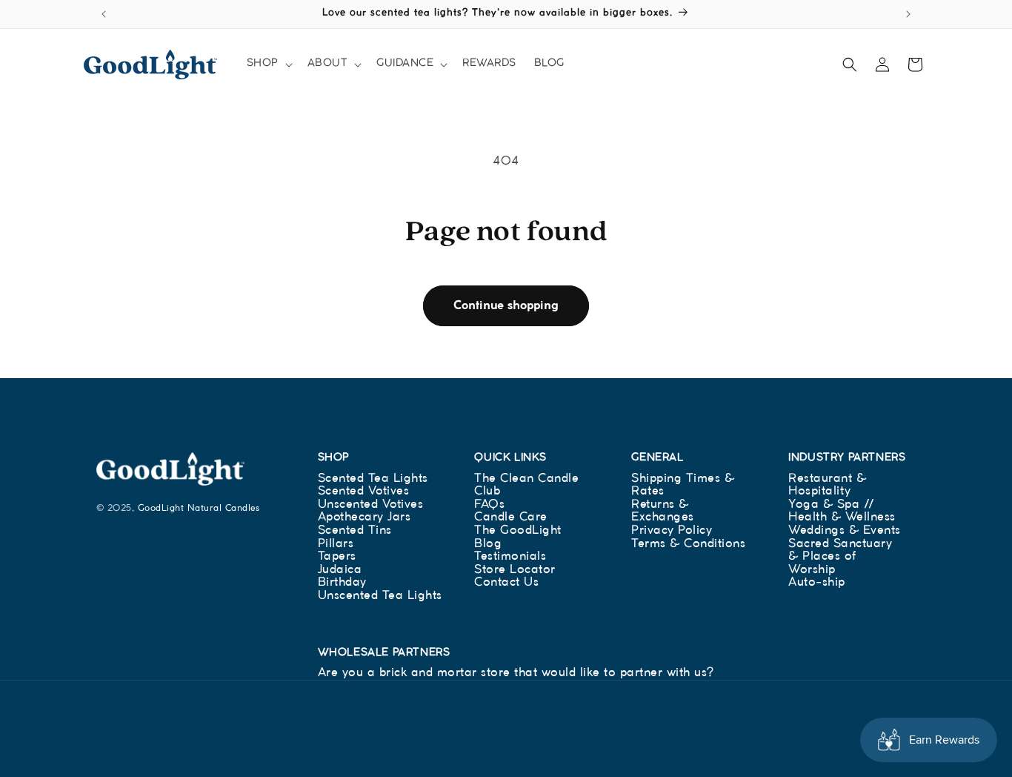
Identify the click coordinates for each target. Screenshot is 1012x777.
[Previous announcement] (103, 14)
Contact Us (506, 582)
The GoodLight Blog (518, 537)
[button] (268, 63)
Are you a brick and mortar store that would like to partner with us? (516, 672)
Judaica (340, 569)
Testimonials (510, 556)
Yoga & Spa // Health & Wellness (842, 511)
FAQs (489, 504)
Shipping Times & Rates (682, 485)
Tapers (337, 556)
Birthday (342, 582)
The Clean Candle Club (526, 485)
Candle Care (510, 517)
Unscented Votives (371, 504)
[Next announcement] (908, 14)
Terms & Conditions (688, 543)
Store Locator (515, 569)
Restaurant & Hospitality (827, 485)
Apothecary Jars (364, 517)
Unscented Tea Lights (380, 595)
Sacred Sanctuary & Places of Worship (840, 556)
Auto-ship (816, 582)
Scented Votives (364, 491)
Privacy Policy (671, 530)
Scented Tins (355, 530)
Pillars (336, 543)
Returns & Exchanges (662, 511)
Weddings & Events (844, 530)
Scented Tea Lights (373, 478)
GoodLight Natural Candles (199, 508)
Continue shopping (506, 305)
